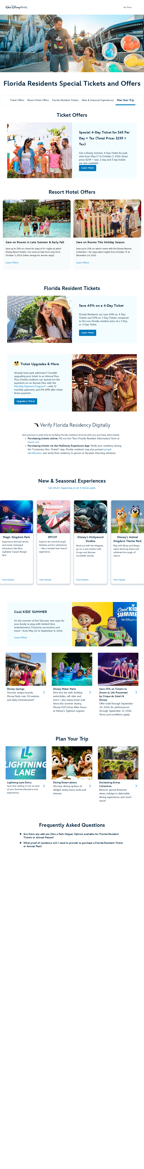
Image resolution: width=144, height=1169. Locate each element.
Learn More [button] (87, 168)
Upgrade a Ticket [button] (26, 401)
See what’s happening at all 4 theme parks (71, 488)
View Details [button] (8, 580)
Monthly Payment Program (29, 386)
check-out (33, 442)
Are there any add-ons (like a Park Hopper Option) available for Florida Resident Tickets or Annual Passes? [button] (71, 836)
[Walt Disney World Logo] (17, 7)
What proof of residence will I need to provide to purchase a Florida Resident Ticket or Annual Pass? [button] (73, 845)
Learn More (12, 262)
